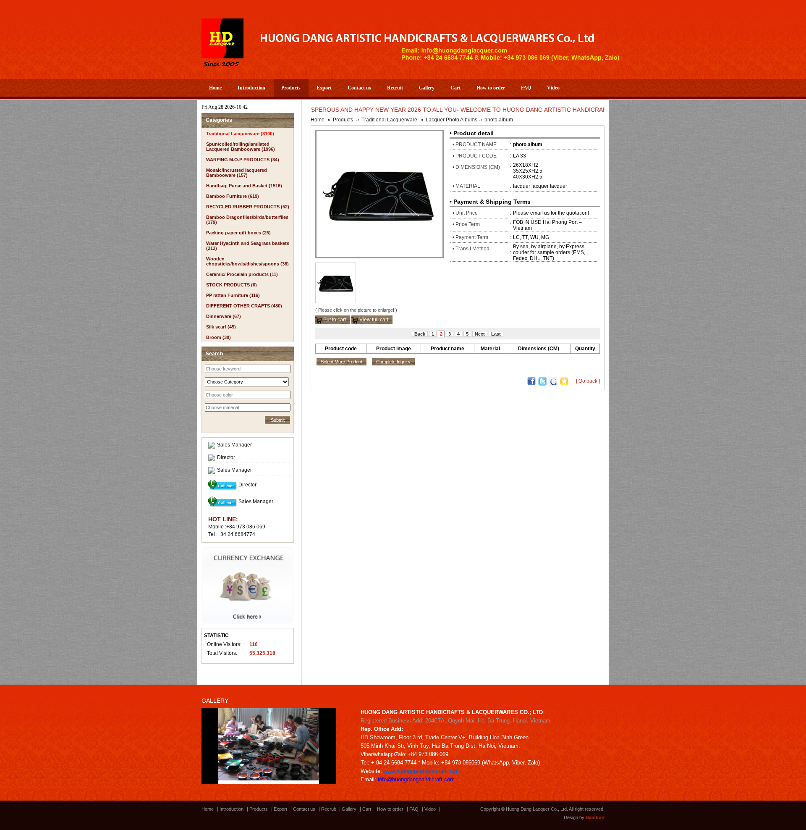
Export (324, 88)
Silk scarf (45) (221, 326)
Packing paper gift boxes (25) (238, 232)
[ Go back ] (588, 381)
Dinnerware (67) (223, 316)
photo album (498, 120)
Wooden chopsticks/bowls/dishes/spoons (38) (247, 261)
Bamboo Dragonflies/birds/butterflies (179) (247, 220)
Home (215, 88)
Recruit (395, 88)
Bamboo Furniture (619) (232, 196)
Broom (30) (218, 337)
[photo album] (379, 194)
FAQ (526, 88)
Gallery (426, 88)
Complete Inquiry (393, 361)
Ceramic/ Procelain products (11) (242, 274)
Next (480, 333)
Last (496, 333)
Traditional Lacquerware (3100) (240, 133)
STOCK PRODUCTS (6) (231, 284)
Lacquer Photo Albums (451, 120)
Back (419, 333)
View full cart (373, 320)
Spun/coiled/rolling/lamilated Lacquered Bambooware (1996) (240, 147)
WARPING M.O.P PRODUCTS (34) (242, 159)
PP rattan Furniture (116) (233, 295)
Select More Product (341, 361)
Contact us (359, 88)
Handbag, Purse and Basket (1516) (244, 185)
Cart (455, 88)
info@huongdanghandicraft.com (416, 779)
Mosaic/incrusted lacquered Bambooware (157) (236, 173)
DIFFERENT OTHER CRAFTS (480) (244, 305)
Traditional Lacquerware (389, 120)
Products (291, 88)
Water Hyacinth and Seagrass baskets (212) (247, 246)
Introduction (251, 88)
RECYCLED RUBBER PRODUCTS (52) (247, 206)
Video (553, 88)
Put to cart (334, 320)
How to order (490, 88)
